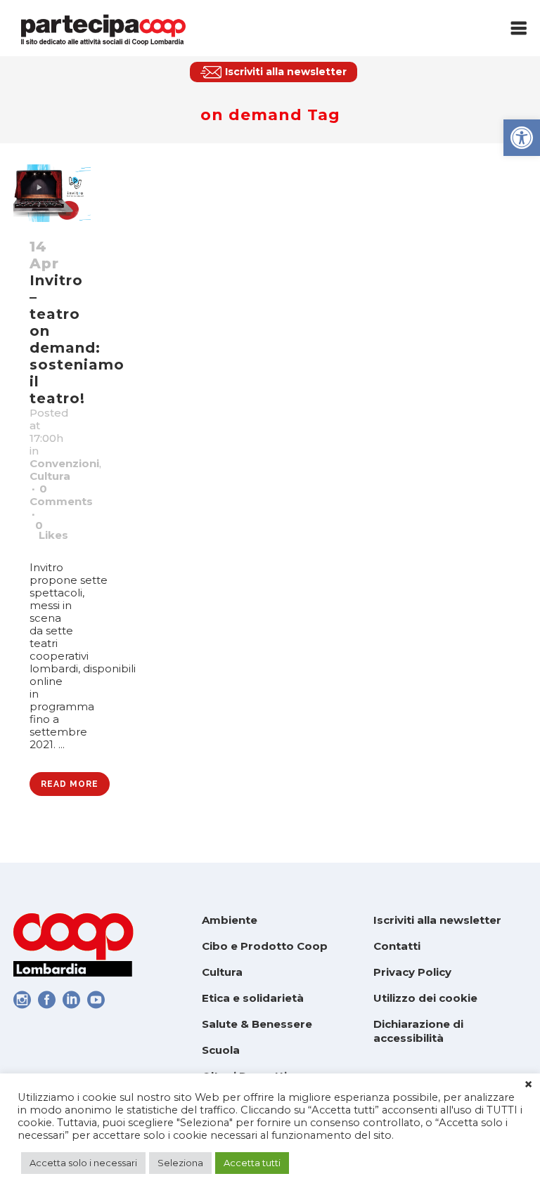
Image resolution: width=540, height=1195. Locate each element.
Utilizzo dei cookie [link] (425, 998)
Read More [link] (69, 784)
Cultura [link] (50, 476)
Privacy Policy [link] (412, 972)
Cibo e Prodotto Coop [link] (265, 946)
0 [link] (51, 530)
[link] (521, 137)
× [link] (528, 1084)
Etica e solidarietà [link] (253, 998)
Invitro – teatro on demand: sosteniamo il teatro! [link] (77, 339)
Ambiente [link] (229, 920)
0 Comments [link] (61, 495)
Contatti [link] (396, 946)
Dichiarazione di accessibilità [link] (418, 1031)
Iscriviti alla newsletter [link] (437, 920)
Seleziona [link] (180, 1162)
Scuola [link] (221, 1050)
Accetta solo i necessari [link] (83, 1162)
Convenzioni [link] (64, 463)
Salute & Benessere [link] (257, 1024)
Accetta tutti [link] (252, 1162)
